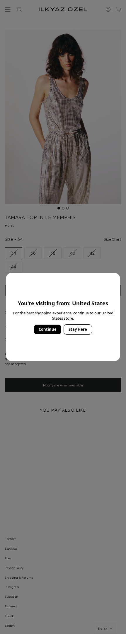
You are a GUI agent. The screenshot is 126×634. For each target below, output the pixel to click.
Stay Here (78, 329)
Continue (48, 329)
